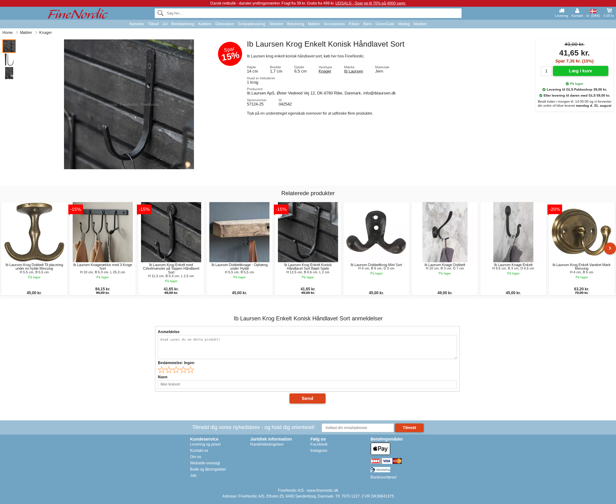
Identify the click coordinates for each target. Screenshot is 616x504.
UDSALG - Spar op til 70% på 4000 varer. (370, 3)
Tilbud (153, 24)
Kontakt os (199, 450)
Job (193, 475)
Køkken (205, 24)
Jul (164, 24)
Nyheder (136, 24)
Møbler (314, 24)
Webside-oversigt (205, 463)
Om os (195, 457)
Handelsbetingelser (267, 444)
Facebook (318, 444)
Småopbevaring (251, 24)
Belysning (295, 24)
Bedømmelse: (176, 363)
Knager (325, 71)
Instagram (318, 450)
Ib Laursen (353, 71)
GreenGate (385, 24)
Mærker (420, 24)
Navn (162, 377)
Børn (367, 24)
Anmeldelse (169, 332)
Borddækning (182, 24)
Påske (354, 24)
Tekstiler (276, 24)
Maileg (404, 24)
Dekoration (224, 24)
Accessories (334, 24)
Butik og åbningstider (208, 469)
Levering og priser (205, 444)
